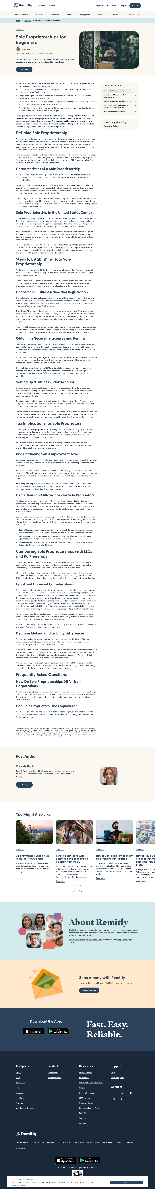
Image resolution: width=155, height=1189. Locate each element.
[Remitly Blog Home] (23, 6)
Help (114, 6)
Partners (82, 1088)
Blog (18, 1077)
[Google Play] (58, 1031)
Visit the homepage (77, 939)
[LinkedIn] (113, 1098)
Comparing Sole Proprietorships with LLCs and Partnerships (115, 106)
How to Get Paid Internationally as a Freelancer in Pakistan (114, 857)
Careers (19, 1093)
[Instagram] (130, 1093)
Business (52, 6)
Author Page (24, 785)
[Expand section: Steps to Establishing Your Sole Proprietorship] (135, 95)
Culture (39, 15)
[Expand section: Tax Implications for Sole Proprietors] (135, 101)
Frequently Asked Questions (114, 111)
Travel (69, 15)
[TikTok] (121, 1098)
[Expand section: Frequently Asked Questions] (135, 111)
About (18, 1072)
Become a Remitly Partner (90, 1108)
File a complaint (117, 1077)
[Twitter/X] (121, 1093)
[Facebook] (113, 1093)
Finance (101, 15)
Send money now (89, 990)
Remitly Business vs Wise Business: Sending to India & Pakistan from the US (72, 858)
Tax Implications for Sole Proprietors (117, 101)
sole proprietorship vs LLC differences (66, 603)
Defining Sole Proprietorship (114, 91)
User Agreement (23, 1142)
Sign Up (135, 6)
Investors (20, 1098)
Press (18, 1088)
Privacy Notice (64, 1142)
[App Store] (33, 1031)
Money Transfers (21, 15)
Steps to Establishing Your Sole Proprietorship (115, 96)
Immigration (85, 15)
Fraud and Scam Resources (91, 1083)
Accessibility (21, 1148)
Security (119, 1142)
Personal (42, 6)
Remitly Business (54, 1077)
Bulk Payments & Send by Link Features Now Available (33, 857)
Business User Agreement (43, 1142)
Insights (82, 1123)
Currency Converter (87, 1103)
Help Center (122, 939)
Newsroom (20, 1083)
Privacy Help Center (103, 1142)
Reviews (19, 1103)
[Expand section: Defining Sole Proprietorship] (135, 91)
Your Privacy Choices (25, 1108)
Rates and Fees (85, 1072)
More (130, 15)
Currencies (55, 15)
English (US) (100, 6)
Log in (123, 6)
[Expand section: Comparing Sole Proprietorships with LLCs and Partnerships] (135, 105)
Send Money (24, 69)
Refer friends (84, 1113)
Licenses (129, 1142)
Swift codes (84, 1077)
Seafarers (83, 1118)
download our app (94, 939)
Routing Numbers (86, 1093)
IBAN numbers (85, 1098)
